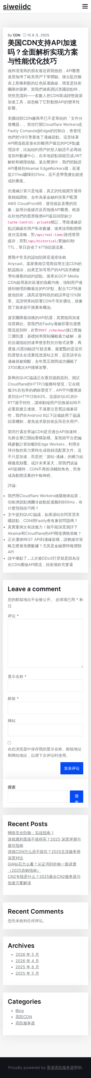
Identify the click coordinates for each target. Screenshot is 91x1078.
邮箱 (13, 698)
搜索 (12, 787)
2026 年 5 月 (27, 954)
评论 (13, 615)
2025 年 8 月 (27, 966)
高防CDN (24, 1016)
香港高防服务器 (60, 1067)
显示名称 (17, 676)
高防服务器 (25, 1023)
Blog (20, 1010)
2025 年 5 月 (27, 973)
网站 (12, 720)
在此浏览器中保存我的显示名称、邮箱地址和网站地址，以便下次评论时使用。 (45, 752)
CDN (16, 35)
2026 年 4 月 (27, 960)
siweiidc (17, 6)
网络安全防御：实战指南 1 (30, 832)
